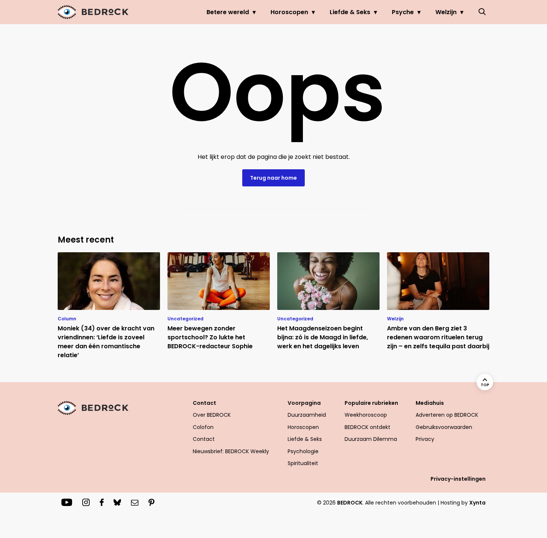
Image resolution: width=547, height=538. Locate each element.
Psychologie (303, 451)
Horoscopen (289, 12)
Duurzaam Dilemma (371, 439)
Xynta (477, 502)
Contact (204, 439)
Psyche (403, 12)
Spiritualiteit (303, 463)
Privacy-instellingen (458, 479)
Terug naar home (273, 178)
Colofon (203, 427)
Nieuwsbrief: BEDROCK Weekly (231, 451)
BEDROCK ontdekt (367, 427)
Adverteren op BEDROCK (447, 415)
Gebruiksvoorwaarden (444, 427)
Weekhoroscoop (366, 415)
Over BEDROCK (212, 415)
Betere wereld (228, 12)
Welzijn (446, 12)
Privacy (425, 439)
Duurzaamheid (307, 415)
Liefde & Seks (350, 12)
